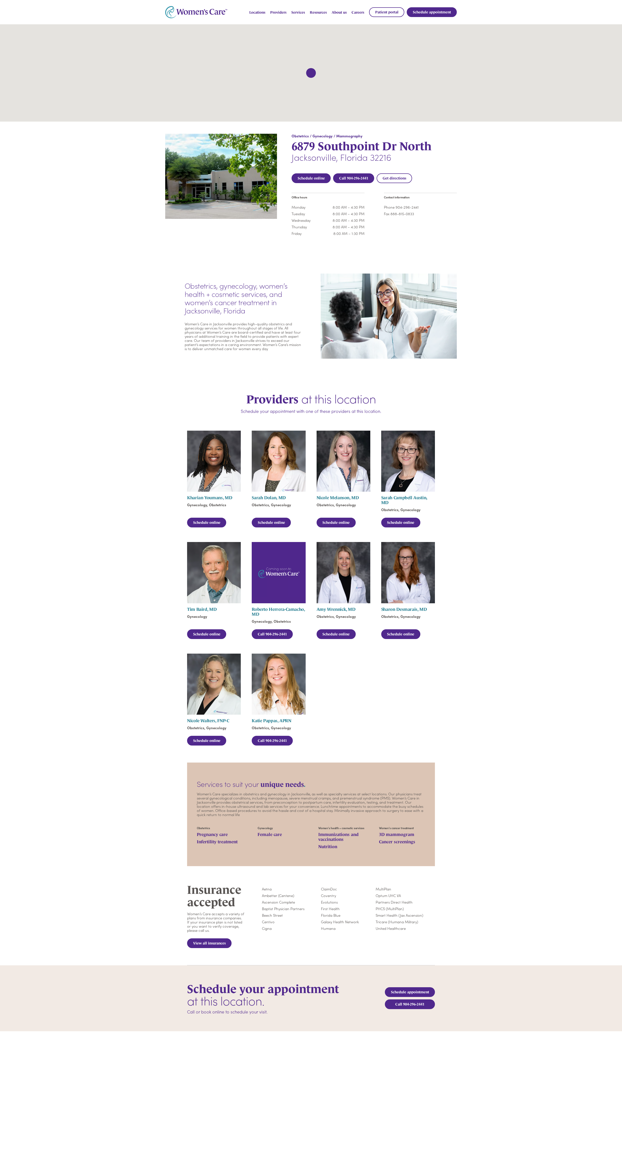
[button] (311, 73)
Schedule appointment (410, 992)
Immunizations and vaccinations (338, 837)
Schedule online (311, 178)
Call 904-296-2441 (353, 178)
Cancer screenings (397, 841)
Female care (270, 834)
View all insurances (209, 943)
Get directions (394, 178)
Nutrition (327, 846)
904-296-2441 (407, 207)
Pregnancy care (212, 834)
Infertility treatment (217, 841)
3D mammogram (396, 834)
